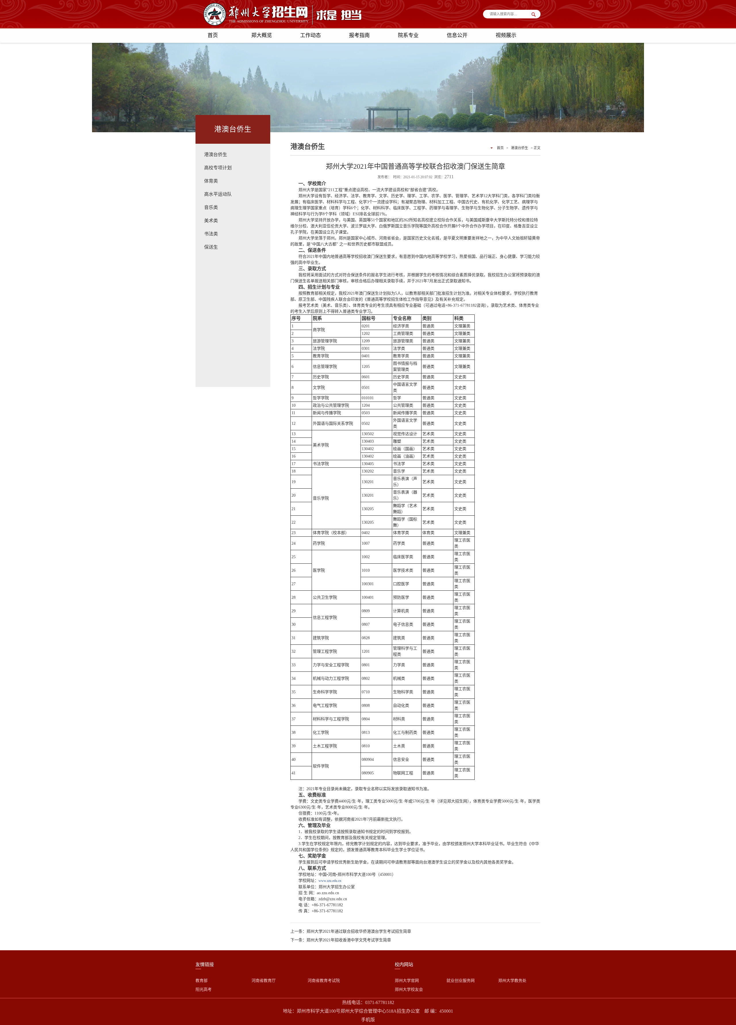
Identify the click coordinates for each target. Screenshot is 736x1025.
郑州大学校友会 (409, 989)
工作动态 (310, 35)
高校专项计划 (218, 167)
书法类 (211, 233)
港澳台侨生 (215, 154)
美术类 (211, 220)
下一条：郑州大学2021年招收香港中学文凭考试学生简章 (340, 940)
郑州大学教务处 (512, 980)
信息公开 (457, 35)
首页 (213, 35)
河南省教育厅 (264, 980)
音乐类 (211, 207)
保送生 (211, 247)
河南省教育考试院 (324, 980)
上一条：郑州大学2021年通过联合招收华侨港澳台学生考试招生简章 (350, 931)
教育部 (201, 980)
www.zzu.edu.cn (330, 881)
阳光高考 (203, 989)
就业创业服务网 (460, 980)
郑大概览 (261, 35)
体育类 (211, 180)
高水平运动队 (218, 194)
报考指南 (359, 35)
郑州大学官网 (407, 980)
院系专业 (408, 35)
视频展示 (506, 35)
